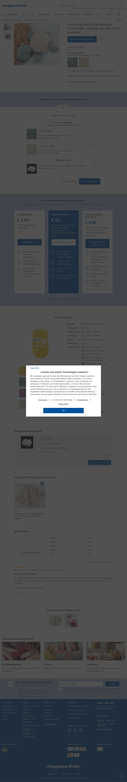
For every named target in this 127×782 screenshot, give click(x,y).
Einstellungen (82, 400)
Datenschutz (63, 404)
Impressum (42, 400)
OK (63, 410)
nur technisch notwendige (62, 400)
